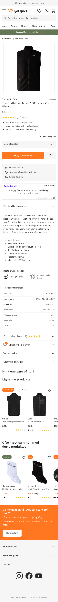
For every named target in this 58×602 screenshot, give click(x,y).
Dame (14, 26)
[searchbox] (32, 18)
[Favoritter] (39, 11)
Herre (3, 26)
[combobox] (29, 18)
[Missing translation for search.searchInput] (5, 18)
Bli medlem (12, 533)
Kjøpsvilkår (34, 597)
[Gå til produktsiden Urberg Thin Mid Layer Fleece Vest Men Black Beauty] (14, 404)
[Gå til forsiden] (17, 11)
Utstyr (24, 26)
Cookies (44, 597)
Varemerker (7, 39)
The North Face (21, 39)
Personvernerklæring (18, 597)
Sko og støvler (39, 26)
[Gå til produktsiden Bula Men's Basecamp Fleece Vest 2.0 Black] (39, 404)
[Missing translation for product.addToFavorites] (50, 155)
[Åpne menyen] (4, 10)
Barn (53, 26)
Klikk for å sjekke (29, 193)
